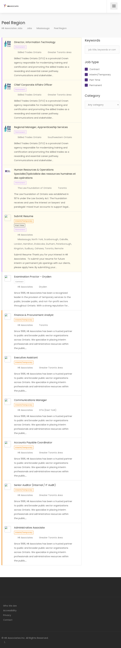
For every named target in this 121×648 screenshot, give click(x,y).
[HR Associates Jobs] (11, 4)
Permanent (95, 85)
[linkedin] (5, 642)
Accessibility (10, 610)
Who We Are (10, 605)
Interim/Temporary (100, 74)
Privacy (7, 615)
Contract (94, 69)
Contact (7, 619)
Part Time (94, 80)
